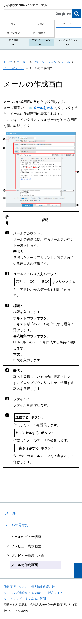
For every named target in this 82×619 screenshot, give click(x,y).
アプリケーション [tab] (41, 40)
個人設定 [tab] (13, 40)
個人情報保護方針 (43, 586)
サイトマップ (12, 598)
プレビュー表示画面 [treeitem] (26, 546)
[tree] (37, 551)
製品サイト (55, 592)
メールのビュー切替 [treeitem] (26, 537)
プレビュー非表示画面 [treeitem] (28, 555)
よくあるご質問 (35, 598)
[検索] (76, 13)
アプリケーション (45, 62)
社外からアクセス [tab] (68, 40)
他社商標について (15, 586)
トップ (7, 62)
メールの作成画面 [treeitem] (24, 565)
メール (65, 62)
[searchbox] (38, 13)
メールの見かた (13, 68)
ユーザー (23, 62)
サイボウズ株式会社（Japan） (24, 592)
